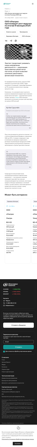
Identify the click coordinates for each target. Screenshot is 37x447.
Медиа (3, 364)
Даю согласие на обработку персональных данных (19, 351)
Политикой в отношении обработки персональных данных (18, 439)
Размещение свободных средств (11, 392)
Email (7, 342)
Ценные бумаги (6, 362)
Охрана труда (5, 369)
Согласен (17, 443)
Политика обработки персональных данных (13, 423)
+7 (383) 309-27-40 (11, 303)
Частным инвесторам (8, 376)
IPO (3, 394)
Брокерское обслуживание (9, 380)
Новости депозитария (8, 371)
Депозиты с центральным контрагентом (13, 383)
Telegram (8, 300)
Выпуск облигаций (7, 389)
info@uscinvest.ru (10, 305)
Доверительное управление (9, 378)
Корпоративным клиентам (9, 387)
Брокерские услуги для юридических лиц (13, 396)
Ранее (17, 97)
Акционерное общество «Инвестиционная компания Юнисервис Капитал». (18, 400)
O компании (5, 357)
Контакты (4, 367)
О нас (3, 360)
